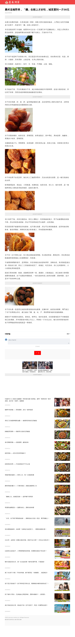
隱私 (18, 619)
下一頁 (37, 353)
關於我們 (7, 619)
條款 (16, 619)
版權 (20, 619)
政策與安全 (11, 619)
